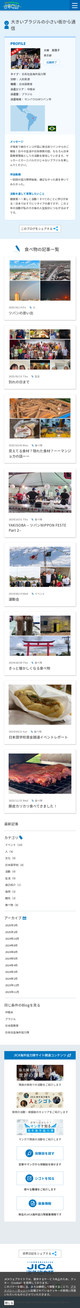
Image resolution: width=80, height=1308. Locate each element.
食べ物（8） (12, 905)
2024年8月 (11, 945)
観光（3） (11, 898)
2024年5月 (11, 958)
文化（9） (11, 858)
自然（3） (11, 891)
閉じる (9, 1303)
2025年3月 (11, 925)
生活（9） (11, 878)
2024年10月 (12, 938)
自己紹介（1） (14, 885)
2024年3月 (11, 972)
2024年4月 (11, 965)
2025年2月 (11, 932)
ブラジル (10, 1019)
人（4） (10, 851)
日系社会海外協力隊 (17, 1032)
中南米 (9, 1012)
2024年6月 (11, 952)
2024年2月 (11, 978)
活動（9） (11, 871)
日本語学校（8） (15, 865)
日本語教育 (11, 1025)
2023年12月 (12, 985)
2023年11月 (12, 992)
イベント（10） (14, 845)
